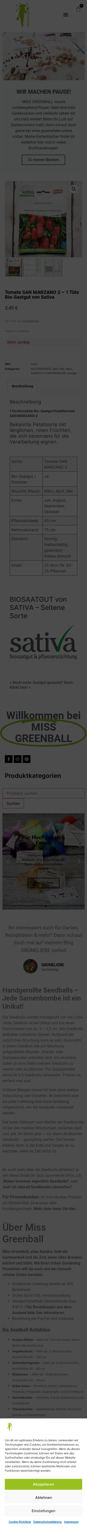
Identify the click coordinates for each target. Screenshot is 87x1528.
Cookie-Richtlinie (20, 1522)
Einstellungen (43, 1510)
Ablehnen (43, 1497)
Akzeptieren (43, 1484)
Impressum (71, 1522)
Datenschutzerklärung (47, 1522)
